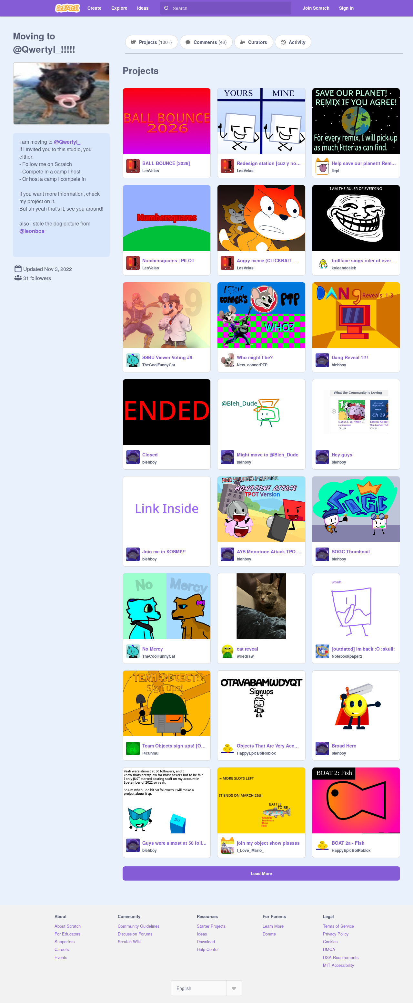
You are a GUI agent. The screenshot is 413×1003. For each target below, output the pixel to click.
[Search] (166, 8)
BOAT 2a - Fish (348, 843)
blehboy (339, 365)
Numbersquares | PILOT (168, 260)
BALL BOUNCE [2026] (166, 163)
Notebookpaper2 (347, 656)
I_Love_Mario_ (250, 850)
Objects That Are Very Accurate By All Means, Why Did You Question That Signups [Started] (269, 745)
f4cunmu (150, 753)
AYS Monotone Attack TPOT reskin (269, 551)
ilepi (335, 170)
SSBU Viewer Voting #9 (167, 357)
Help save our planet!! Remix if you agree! (364, 163)
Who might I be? (255, 357)
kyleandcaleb (344, 268)
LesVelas (150, 170)
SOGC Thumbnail (351, 551)
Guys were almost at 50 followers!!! (174, 843)
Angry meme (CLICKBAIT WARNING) (269, 260)
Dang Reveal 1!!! (350, 357)
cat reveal (247, 648)
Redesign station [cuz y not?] (269, 163)
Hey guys (342, 454)
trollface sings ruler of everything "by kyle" (364, 260)
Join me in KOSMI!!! (164, 551)
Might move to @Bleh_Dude (267, 454)
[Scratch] (68, 8)
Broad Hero (344, 745)
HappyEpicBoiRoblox (256, 753)
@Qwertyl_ (67, 141)
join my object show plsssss (268, 843)
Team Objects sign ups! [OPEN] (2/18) (174, 745)
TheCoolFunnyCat (158, 365)
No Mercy (152, 648)
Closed (150, 454)
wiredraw (245, 656)
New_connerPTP (252, 365)
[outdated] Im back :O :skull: (363, 648)
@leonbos (32, 231)
